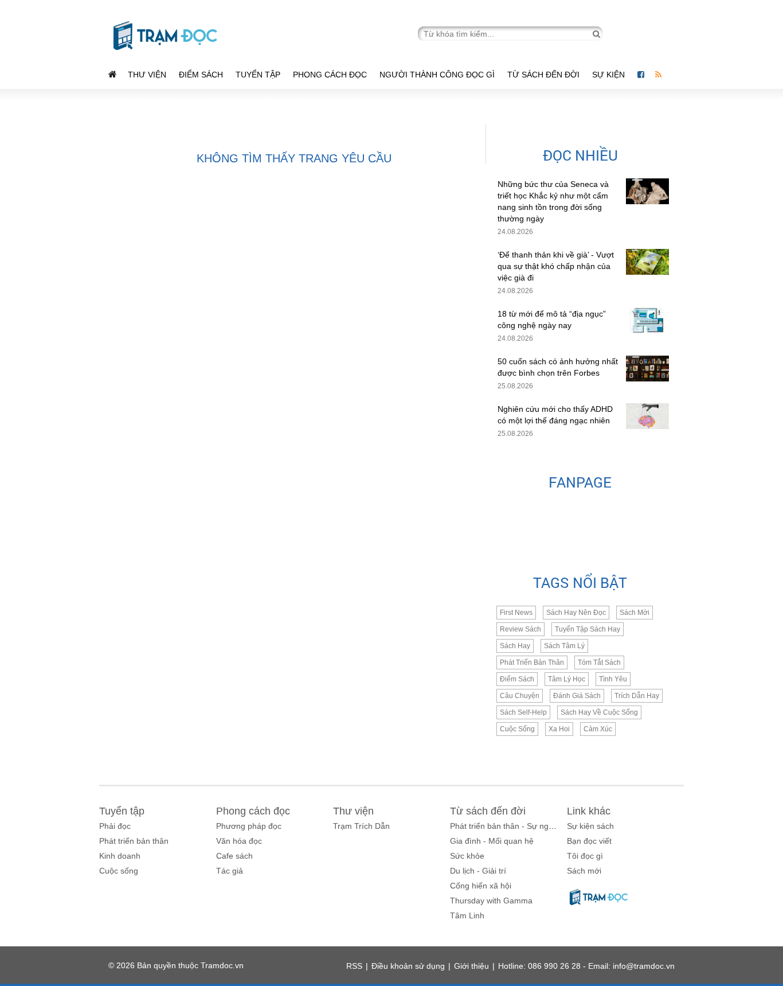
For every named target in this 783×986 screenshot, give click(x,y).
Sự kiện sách (590, 826)
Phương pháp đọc (248, 826)
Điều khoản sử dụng (408, 966)
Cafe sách (234, 855)
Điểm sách (201, 74)
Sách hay (515, 646)
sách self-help (523, 712)
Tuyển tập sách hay (587, 629)
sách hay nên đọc (576, 613)
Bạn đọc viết (589, 840)
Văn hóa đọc (239, 840)
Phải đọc (115, 826)
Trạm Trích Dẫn (361, 826)
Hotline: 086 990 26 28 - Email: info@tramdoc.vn (586, 966)
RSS (354, 966)
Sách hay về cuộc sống (599, 712)
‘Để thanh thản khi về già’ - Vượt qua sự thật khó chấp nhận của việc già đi (556, 266)
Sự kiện (609, 74)
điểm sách (517, 679)
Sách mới (634, 613)
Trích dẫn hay (636, 696)
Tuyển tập (258, 74)
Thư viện (147, 74)
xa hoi (559, 729)
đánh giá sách (577, 696)
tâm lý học (566, 679)
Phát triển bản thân (134, 840)
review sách (520, 629)
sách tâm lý (564, 646)
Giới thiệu (471, 966)
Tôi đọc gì (585, 855)
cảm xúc (598, 729)
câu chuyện (519, 696)
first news (516, 613)
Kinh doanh (119, 855)
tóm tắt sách (599, 662)
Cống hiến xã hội (480, 885)
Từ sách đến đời (543, 74)
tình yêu (613, 679)
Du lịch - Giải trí (478, 870)
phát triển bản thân (532, 662)
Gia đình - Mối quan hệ (492, 840)
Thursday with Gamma (491, 900)
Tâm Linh (467, 915)
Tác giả (229, 870)
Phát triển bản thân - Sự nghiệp (507, 826)
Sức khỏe (467, 855)
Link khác (588, 811)
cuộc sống (517, 729)
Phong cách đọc (330, 74)
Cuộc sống (118, 870)
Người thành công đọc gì (437, 74)
